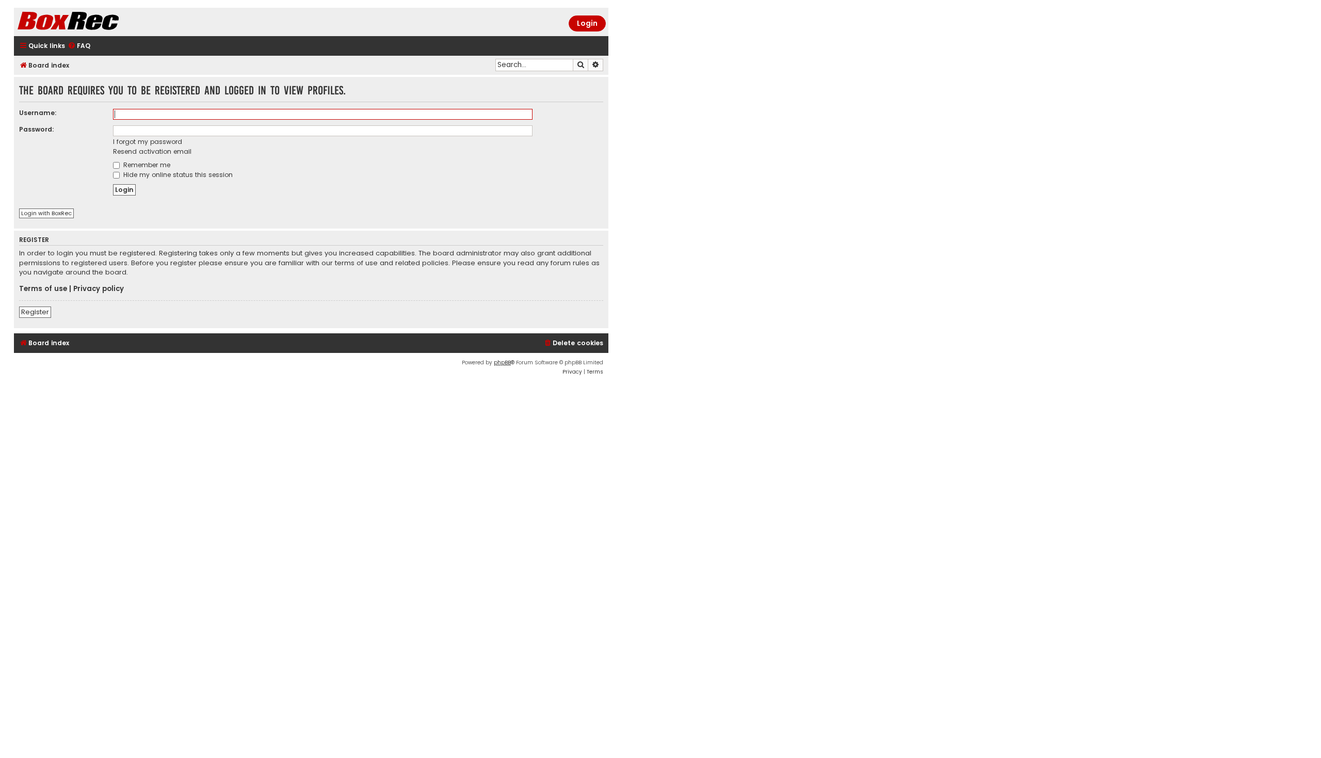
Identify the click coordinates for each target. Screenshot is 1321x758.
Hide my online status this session (177, 174)
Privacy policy (98, 289)
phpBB (502, 362)
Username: (38, 112)
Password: (36, 129)
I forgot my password (147, 142)
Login (587, 23)
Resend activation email (152, 151)
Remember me (145, 164)
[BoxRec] (94, 22)
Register (35, 312)
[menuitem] (79, 46)
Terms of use (43, 289)
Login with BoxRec (46, 213)
